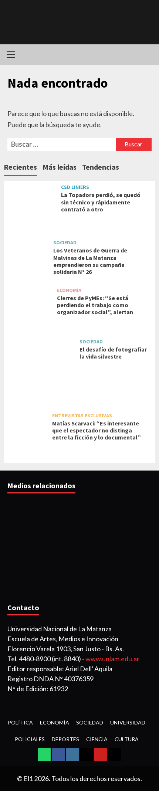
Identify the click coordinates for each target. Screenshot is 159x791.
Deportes (65, 739)
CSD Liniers (75, 187)
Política (20, 722)
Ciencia (97, 739)
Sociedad (65, 242)
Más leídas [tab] (60, 167)
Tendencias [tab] (100, 167)
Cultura (127, 739)
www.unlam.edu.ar (112, 659)
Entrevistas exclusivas (82, 415)
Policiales (30, 739)
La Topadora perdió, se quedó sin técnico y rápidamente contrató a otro (101, 202)
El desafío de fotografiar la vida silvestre (113, 353)
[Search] (147, 54)
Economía (69, 290)
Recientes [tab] (20, 167)
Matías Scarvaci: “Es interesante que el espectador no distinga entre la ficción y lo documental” (96, 430)
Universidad (127, 722)
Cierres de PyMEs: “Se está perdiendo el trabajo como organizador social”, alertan (95, 305)
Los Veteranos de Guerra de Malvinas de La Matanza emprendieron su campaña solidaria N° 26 (90, 261)
